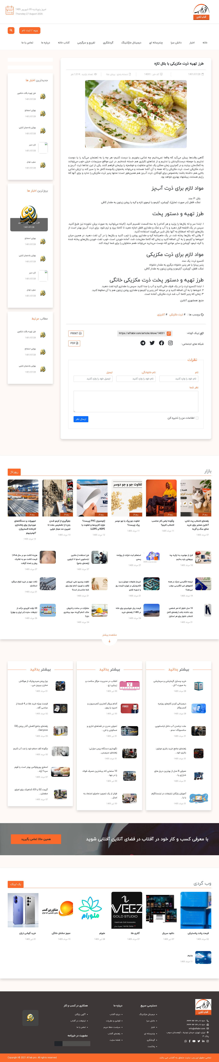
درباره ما (45, 42)
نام (196, 372)
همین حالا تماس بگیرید (36, 839)
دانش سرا (176, 42)
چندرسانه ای (156, 42)
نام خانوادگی (149, 372)
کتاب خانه (63, 42)
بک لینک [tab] (15, 884)
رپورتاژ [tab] (14, 472)
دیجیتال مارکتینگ (131, 42)
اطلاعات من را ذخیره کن (181, 418)
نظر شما (194, 387)
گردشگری (108, 42)
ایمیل (109, 372)
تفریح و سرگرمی (86, 42)
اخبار (192, 42)
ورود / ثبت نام (30, 30)
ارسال (58, 1043)
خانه (205, 42)
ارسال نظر (81, 419)
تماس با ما (27, 42)
